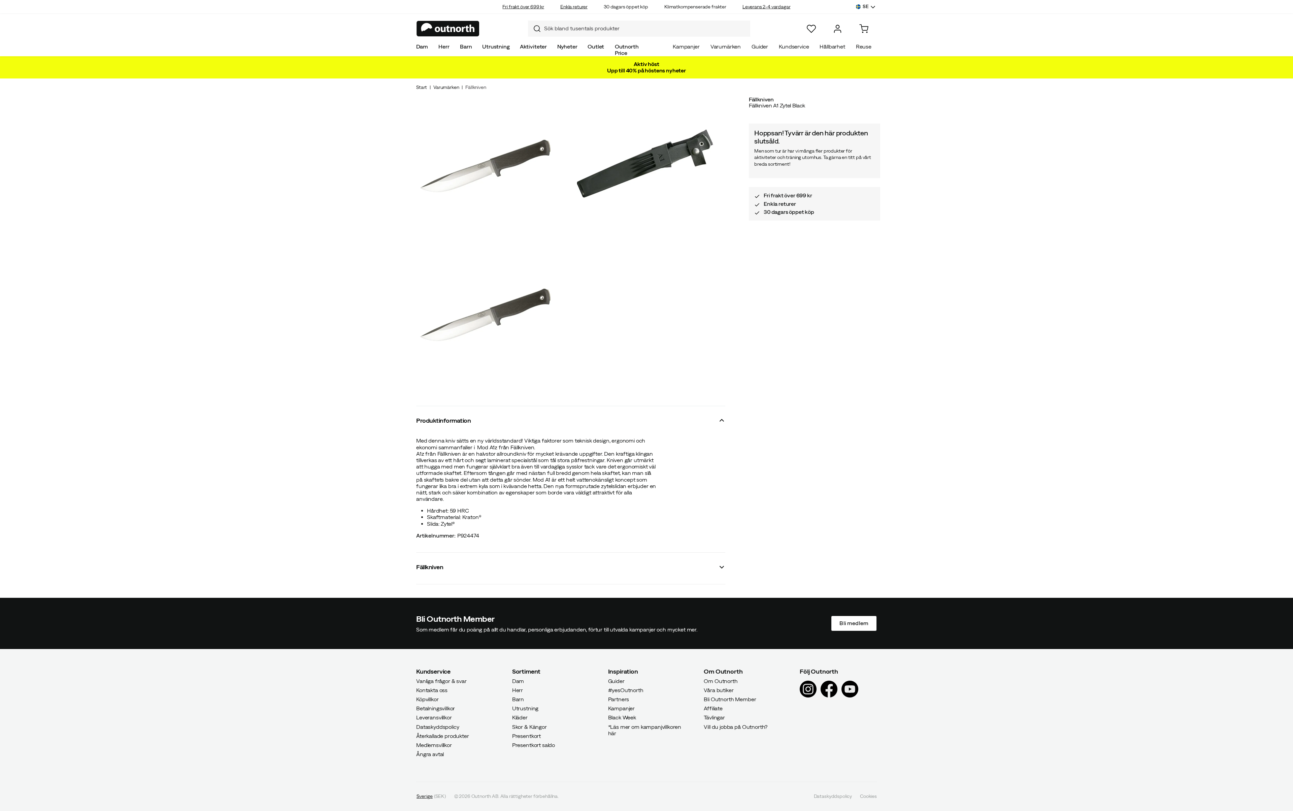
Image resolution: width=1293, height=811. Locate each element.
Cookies (868, 796)
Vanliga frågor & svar (441, 681)
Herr (443, 46)
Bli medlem (853, 623)
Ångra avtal (430, 754)
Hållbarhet (832, 46)
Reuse (863, 46)
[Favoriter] (811, 29)
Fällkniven (475, 87)
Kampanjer (686, 46)
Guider (760, 46)
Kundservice (794, 46)
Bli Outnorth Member (730, 699)
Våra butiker (718, 690)
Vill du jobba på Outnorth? (735, 727)
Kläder (520, 718)
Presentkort (526, 736)
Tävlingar (714, 718)
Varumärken (725, 46)
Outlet (596, 46)
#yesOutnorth (625, 690)
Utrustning (495, 46)
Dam (422, 46)
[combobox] (639, 29)
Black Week (622, 718)
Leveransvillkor (434, 718)
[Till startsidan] (448, 28)
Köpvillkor (427, 699)
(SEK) (431, 796)
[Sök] (534, 28)
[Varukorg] (864, 29)
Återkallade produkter (442, 736)
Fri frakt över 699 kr (523, 6)
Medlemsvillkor (434, 745)
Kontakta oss (431, 690)
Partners (618, 699)
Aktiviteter (533, 46)
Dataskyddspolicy (437, 727)
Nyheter (567, 46)
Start (421, 87)
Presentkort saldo (533, 745)
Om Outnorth (720, 681)
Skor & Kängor (529, 727)
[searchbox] (645, 28)
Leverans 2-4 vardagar (766, 6)
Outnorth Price (627, 49)
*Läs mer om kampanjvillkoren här (645, 730)
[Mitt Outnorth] (837, 29)
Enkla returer (574, 6)
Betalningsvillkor (435, 709)
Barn (466, 46)
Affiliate (713, 709)
